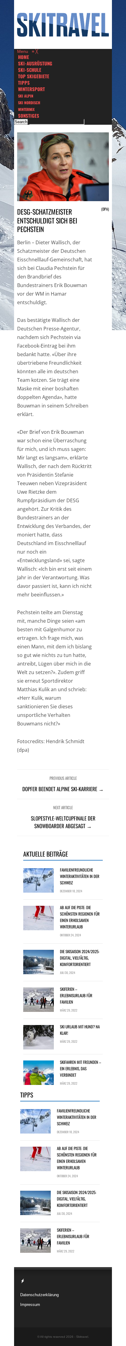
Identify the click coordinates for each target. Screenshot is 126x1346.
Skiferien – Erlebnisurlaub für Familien (76, 995)
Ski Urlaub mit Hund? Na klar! (80, 1029)
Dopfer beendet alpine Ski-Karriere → (63, 789)
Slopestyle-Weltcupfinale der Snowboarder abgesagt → (63, 822)
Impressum (30, 1304)
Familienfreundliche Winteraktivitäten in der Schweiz (79, 876)
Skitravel (82, 1336)
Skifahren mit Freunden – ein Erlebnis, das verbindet (80, 1068)
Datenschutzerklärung (39, 1295)
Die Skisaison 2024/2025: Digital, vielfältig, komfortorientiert (79, 957)
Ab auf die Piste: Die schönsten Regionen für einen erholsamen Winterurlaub (80, 917)
